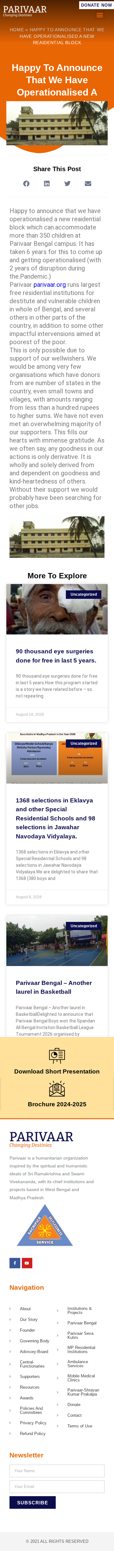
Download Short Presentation (57, 1071)
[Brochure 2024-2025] (57, 1089)
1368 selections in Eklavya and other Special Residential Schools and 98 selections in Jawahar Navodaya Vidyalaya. (55, 818)
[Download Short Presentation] (57, 1056)
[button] (100, 14)
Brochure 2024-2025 (57, 1104)
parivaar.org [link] (50, 284)
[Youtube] (27, 1263)
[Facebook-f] (15, 1263)
